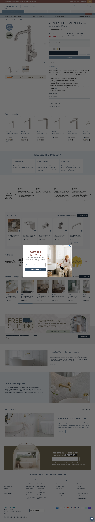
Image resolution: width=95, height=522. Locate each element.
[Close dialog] (70, 246)
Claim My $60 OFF (35, 269)
